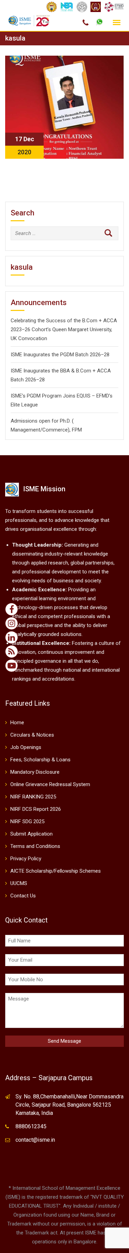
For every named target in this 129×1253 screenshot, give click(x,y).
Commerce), (56, 430)
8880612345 (30, 1126)
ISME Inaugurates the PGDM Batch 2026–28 (60, 354)
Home (17, 722)
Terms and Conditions (35, 846)
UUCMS (18, 883)
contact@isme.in (35, 1140)
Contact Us (23, 896)
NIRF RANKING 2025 (33, 797)
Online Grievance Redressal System (50, 784)
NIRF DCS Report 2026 (35, 809)
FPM (77, 430)
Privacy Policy (25, 858)
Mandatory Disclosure (35, 772)
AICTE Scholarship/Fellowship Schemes (55, 871)
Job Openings (25, 747)
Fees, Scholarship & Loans (40, 760)
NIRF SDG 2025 (27, 821)
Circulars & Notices (32, 735)
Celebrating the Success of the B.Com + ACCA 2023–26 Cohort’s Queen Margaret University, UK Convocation (64, 329)
